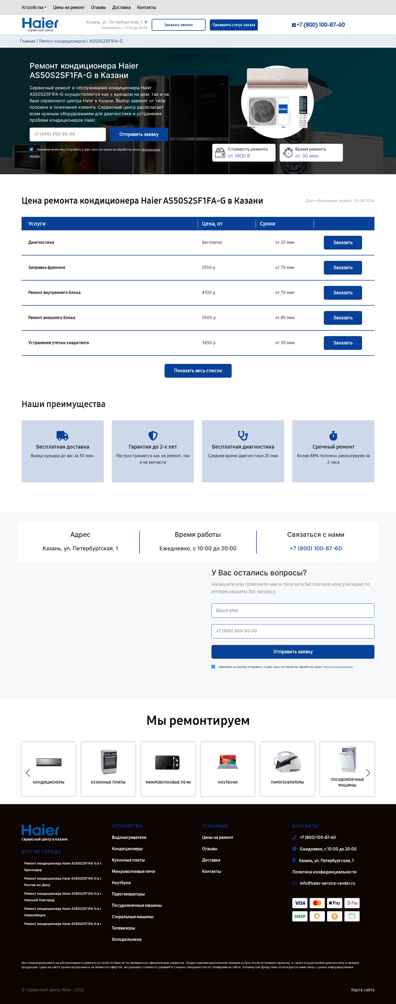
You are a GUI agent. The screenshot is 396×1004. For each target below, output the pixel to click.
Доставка (121, 7)
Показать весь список (198, 371)
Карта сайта (362, 989)
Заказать (343, 242)
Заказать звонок (178, 25)
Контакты (146, 7)
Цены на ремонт (69, 7)
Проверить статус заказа (234, 25)
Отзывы (98, 7)
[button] (28, 773)
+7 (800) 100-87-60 (316, 548)
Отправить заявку (139, 134)
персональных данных (338, 667)
